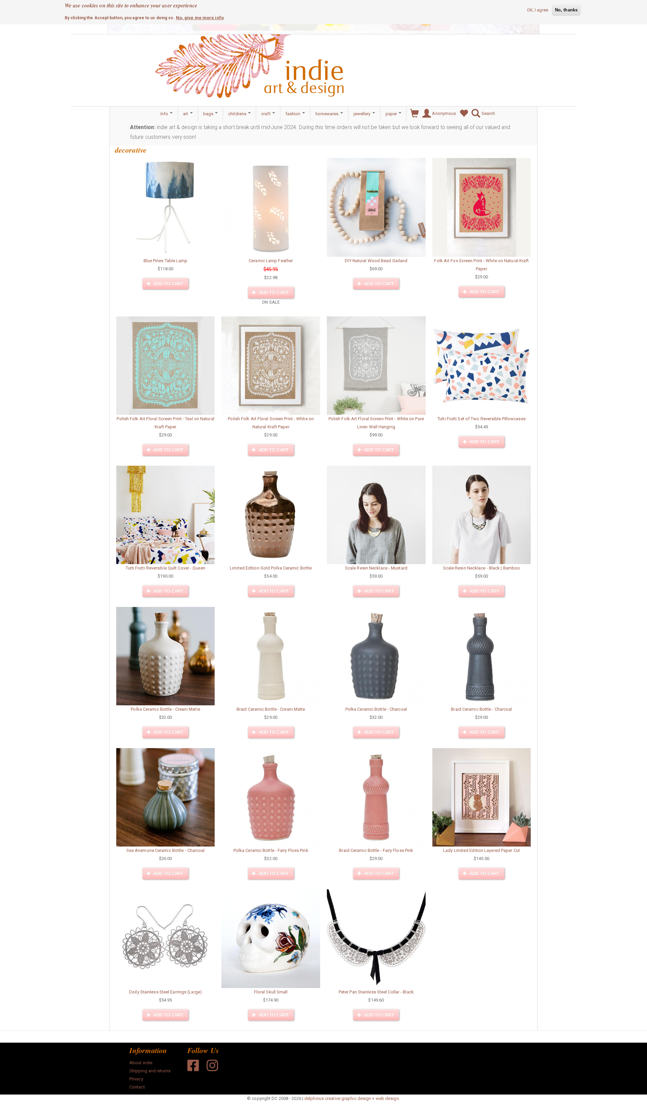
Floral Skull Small (271, 991)
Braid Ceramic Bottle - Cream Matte (271, 709)
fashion (293, 113)
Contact (137, 1086)
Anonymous (443, 113)
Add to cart (167, 283)
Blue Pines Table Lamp (166, 260)
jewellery (362, 113)
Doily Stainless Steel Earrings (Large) (165, 991)
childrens (237, 113)
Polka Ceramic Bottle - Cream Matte (165, 709)
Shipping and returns (150, 1070)
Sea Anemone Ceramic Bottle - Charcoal (165, 850)
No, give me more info (200, 17)
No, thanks (566, 9)
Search (488, 113)
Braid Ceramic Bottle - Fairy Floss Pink (376, 850)
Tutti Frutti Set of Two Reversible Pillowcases (481, 418)
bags (209, 113)
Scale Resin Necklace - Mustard (376, 568)
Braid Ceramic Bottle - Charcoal (481, 709)
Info (165, 113)
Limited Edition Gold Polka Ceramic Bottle (271, 568)
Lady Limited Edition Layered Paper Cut (481, 850)
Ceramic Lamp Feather (271, 260)
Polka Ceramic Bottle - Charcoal (376, 709)
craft (266, 113)
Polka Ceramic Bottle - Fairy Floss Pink (271, 850)
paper (392, 113)
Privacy (136, 1078)
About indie (140, 1062)
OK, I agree (537, 9)
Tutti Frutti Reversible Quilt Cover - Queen (165, 568)
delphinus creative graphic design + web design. (352, 1098)
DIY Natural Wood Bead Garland (376, 260)
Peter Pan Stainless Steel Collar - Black (376, 991)
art (186, 113)
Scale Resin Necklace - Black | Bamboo (481, 568)
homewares (327, 113)
